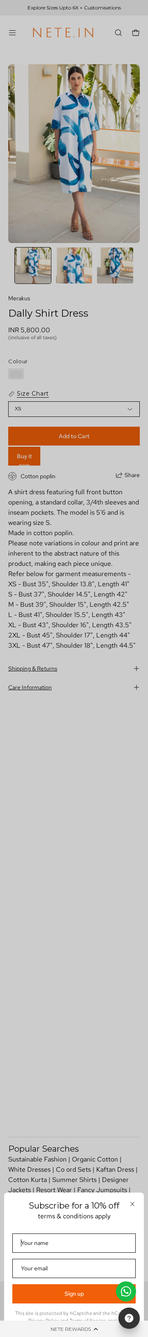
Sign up (74, 1293)
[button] (74, 1329)
